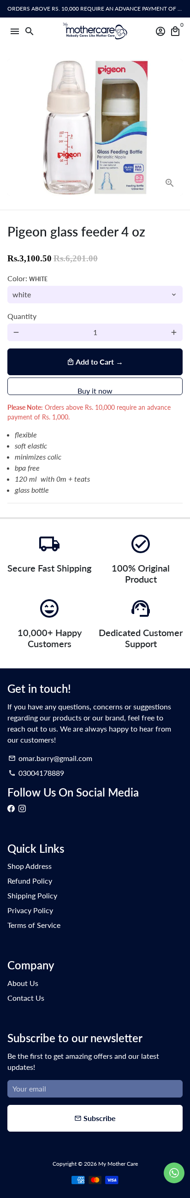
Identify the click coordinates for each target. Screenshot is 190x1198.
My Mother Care (118, 1163)
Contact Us (25, 997)
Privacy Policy (30, 910)
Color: (27, 278)
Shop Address (29, 866)
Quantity (21, 316)
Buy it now (95, 390)
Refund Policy (29, 880)
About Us (22, 983)
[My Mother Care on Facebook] (11, 808)
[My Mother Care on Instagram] (22, 808)
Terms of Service (33, 925)
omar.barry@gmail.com (50, 758)
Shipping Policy (32, 895)
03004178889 (36, 772)
